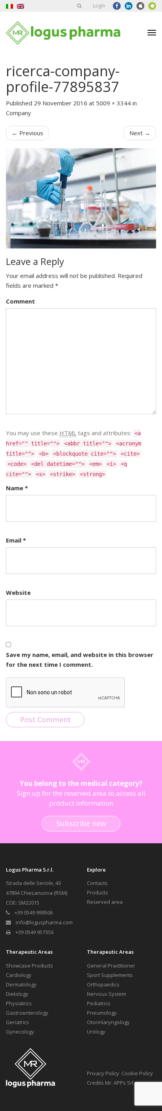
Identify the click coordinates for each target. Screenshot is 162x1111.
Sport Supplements (110, 975)
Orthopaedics (103, 984)
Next (139, 133)
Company (18, 113)
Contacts (97, 883)
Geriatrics (17, 1022)
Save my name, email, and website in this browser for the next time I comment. (79, 659)
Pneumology (102, 1012)
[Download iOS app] (140, 6)
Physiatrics (19, 1003)
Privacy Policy (103, 1073)
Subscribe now (81, 823)
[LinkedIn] (129, 6)
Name (17, 488)
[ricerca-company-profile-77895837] (81, 198)
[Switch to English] (20, 6)
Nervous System (106, 993)
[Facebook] (117, 6)
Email (16, 540)
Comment (20, 301)
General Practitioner (111, 965)
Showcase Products (29, 965)
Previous (27, 133)
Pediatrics (98, 1003)
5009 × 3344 (113, 103)
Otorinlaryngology (108, 1022)
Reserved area (105, 901)
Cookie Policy (137, 1073)
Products (97, 892)
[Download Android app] (152, 6)
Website (18, 592)
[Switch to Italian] (9, 6)
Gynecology (20, 1031)
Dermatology (21, 984)
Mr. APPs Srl (119, 1082)
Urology (96, 1031)
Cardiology (18, 975)
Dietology (17, 993)
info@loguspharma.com (44, 922)
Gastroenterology (27, 1012)
